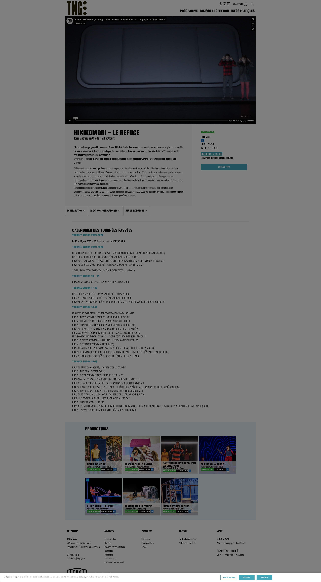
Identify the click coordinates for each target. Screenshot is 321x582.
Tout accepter (264, 577)
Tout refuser (246, 577)
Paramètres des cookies (228, 577)
